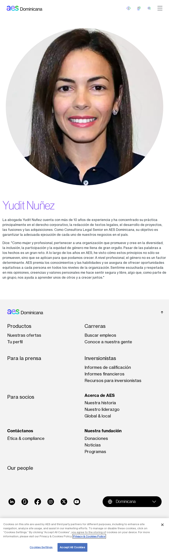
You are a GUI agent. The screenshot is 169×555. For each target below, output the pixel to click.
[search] (149, 8)
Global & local (97, 415)
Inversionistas (100, 358)
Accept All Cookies (72, 547)
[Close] (162, 524)
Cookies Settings (41, 547)
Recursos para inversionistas (112, 380)
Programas (95, 451)
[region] (84, 536)
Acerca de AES (99, 395)
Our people (20, 468)
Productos (19, 326)
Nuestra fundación (103, 430)
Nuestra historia (100, 402)
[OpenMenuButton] (129, 8)
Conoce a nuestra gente (108, 341)
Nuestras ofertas (24, 335)
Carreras (95, 326)
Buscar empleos (100, 335)
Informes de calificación (107, 367)
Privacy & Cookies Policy (89, 536)
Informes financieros (104, 373)
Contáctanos (20, 430)
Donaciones (96, 438)
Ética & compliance (26, 438)
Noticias (92, 445)
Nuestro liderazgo (102, 409)
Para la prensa (24, 358)
